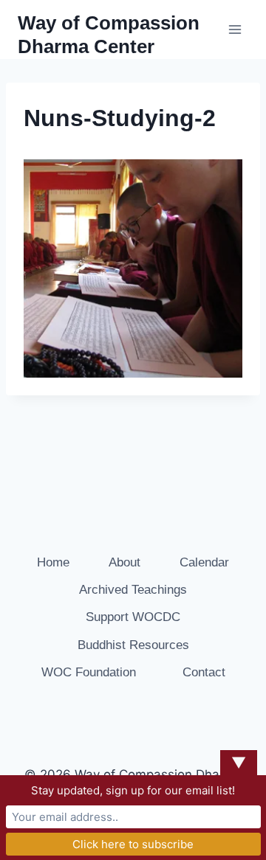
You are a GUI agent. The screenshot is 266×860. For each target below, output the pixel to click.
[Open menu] (234, 29)
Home (53, 562)
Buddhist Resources (133, 645)
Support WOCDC (133, 617)
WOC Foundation (88, 672)
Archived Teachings (133, 590)
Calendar (204, 562)
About (124, 562)
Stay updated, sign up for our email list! (133, 790)
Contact (204, 672)
